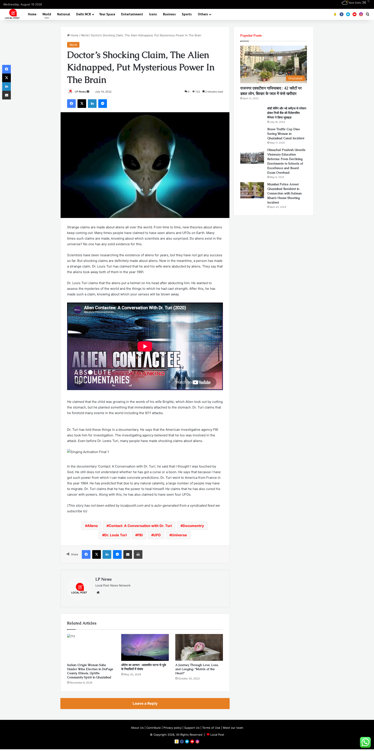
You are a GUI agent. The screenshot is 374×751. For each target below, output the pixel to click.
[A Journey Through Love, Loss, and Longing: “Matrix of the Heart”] (199, 647)
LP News (80, 91)
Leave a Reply (145, 703)
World (46, 14)
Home (32, 14)
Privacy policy (172, 727)
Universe (179, 535)
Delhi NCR (83, 14)
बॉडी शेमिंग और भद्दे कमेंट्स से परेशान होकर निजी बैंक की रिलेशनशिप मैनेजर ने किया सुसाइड (286, 112)
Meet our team (233, 727)
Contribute (153, 727)
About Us (137, 727)
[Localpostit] (11, 14)
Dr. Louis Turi (115, 535)
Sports (187, 14)
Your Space (107, 14)
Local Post (217, 734)
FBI (140, 535)
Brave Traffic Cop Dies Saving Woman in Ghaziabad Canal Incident (285, 133)
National (63, 14)
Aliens (92, 526)
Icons (153, 14)
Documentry (193, 526)
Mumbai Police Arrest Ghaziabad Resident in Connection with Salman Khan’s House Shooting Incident (284, 193)
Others (203, 14)
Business (169, 14)
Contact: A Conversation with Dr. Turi (140, 526)
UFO (157, 535)
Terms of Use (211, 727)
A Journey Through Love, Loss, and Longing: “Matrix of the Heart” (197, 669)
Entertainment (132, 14)
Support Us (192, 727)
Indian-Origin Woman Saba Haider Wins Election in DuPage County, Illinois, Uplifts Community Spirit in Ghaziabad (90, 671)
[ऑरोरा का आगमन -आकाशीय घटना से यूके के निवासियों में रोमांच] (145, 647)
